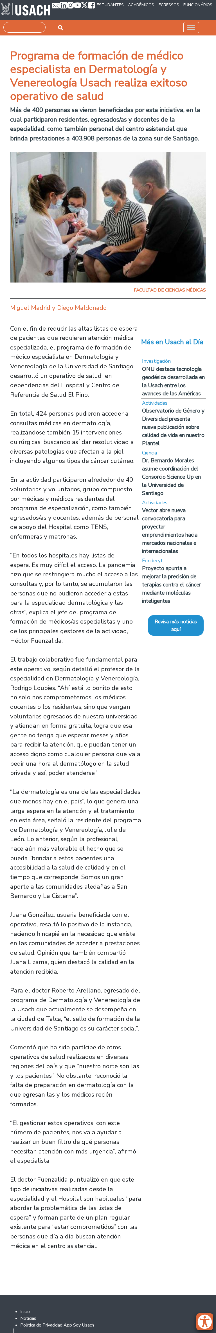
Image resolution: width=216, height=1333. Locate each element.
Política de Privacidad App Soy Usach (57, 1325)
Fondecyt (152, 560)
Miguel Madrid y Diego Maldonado (58, 307)
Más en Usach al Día (172, 341)
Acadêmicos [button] (141, 5)
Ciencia (149, 452)
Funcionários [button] (197, 5)
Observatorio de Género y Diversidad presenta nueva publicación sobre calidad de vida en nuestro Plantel (173, 427)
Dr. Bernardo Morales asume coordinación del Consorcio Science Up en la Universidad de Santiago (171, 477)
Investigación (156, 361)
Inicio (25, 1312)
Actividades (154, 403)
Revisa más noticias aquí (176, 625)
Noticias (28, 1318)
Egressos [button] (169, 5)
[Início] (25, 9)
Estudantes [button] (110, 5)
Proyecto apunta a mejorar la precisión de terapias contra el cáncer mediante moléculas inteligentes (171, 584)
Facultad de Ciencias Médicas (170, 290)
